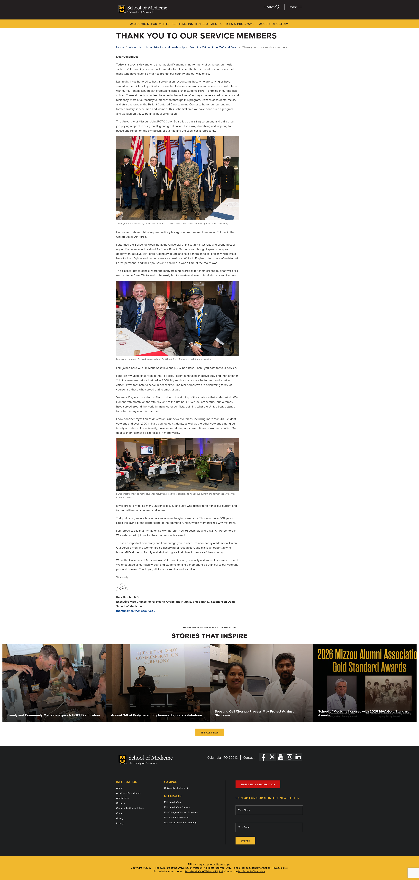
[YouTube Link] (281, 757)
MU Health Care (172, 802)
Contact (249, 758)
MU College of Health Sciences (181, 812)
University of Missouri (176, 788)
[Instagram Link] (289, 757)
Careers (120, 803)
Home (120, 47)
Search (269, 7)
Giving (119, 818)
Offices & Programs (237, 24)
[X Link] (272, 757)
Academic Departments (149, 24)
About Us (135, 47)
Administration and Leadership (165, 47)
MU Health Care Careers (177, 807)
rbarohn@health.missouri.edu (135, 611)
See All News (209, 732)
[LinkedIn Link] (298, 757)
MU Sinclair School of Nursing (180, 822)
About (119, 788)
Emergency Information (258, 784)
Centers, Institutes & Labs (195, 24)
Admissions (122, 798)
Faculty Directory (273, 24)
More (294, 7)
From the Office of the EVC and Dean (213, 47)
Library (120, 823)
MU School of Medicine (176, 817)
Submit (245, 840)
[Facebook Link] (263, 757)
